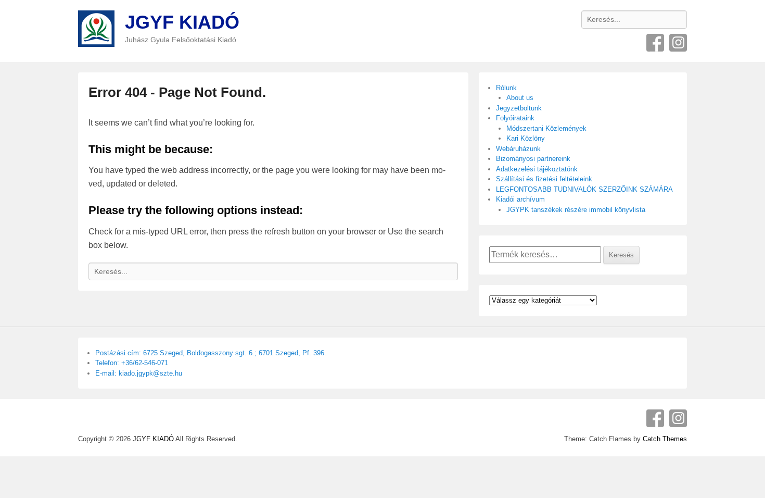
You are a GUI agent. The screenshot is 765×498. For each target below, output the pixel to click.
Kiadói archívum (520, 199)
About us (519, 98)
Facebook (655, 43)
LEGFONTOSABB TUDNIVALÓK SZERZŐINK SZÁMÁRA (584, 189)
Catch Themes (665, 439)
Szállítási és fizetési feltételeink (544, 179)
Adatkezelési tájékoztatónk (537, 169)
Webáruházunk (518, 149)
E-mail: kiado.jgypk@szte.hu (138, 373)
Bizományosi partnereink (533, 159)
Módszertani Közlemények (546, 128)
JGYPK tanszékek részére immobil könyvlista (575, 210)
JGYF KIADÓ (182, 22)
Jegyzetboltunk (519, 108)
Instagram (678, 43)
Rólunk (506, 88)
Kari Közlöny (525, 138)
